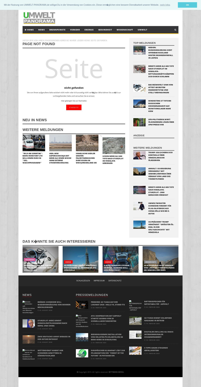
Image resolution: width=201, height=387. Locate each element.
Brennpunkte (57, 29)
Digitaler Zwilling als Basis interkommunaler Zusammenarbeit (158, 334)
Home (30, 29)
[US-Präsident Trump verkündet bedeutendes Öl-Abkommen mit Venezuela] (81, 259)
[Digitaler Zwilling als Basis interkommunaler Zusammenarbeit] (135, 334)
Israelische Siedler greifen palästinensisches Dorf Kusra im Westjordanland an (86, 158)
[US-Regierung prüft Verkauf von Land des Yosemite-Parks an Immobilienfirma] (161, 259)
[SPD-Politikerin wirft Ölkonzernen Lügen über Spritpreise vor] (139, 122)
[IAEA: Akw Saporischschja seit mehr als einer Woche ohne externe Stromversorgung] (60, 142)
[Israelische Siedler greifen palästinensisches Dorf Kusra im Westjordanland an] (87, 142)
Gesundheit (105, 29)
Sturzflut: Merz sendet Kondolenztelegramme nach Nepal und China (52, 323)
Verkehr (75, 29)
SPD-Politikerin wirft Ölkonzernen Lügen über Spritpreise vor (161, 122)
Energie (89, 29)
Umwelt (142, 29)
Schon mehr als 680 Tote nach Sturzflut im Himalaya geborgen (113, 159)
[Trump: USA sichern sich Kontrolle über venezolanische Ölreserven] (139, 155)
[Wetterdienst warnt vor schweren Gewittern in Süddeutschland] (29, 354)
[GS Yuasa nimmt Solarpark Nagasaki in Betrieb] (135, 321)
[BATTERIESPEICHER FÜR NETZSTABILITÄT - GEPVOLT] (135, 305)
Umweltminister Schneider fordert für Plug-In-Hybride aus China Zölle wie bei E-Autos (159, 208)
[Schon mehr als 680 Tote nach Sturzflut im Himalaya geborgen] (114, 145)
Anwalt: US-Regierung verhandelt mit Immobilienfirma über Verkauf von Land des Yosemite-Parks (159, 173)
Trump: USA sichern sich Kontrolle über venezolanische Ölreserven (160, 156)
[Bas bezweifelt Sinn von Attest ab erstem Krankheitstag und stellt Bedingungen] (139, 87)
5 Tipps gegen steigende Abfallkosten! (156, 349)
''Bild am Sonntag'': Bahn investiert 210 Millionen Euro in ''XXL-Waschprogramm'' (33, 158)
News (41, 29)
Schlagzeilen (83, 281)
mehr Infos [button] (165, 5)
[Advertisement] (125, 17)
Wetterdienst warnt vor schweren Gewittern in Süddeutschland (50, 353)
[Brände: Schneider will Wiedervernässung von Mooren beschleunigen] (29, 307)
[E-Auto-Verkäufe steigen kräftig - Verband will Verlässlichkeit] (121, 259)
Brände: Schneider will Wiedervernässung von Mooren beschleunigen (54, 304)
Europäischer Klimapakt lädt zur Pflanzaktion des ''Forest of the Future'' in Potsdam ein (108, 353)
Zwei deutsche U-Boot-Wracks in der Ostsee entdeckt (54, 337)
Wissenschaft (125, 29)
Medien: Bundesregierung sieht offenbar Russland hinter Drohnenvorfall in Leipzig (160, 52)
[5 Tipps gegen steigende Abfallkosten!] (135, 350)
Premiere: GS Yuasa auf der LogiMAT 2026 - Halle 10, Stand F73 (108, 303)
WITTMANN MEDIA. (116, 372)
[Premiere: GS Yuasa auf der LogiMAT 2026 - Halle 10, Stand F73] (82, 305)
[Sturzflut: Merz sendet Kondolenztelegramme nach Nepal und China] (29, 323)
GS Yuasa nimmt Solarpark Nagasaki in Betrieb (158, 319)
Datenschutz (114, 281)
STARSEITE (73, 107)
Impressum (99, 281)
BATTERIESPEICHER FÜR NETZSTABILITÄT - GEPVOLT (156, 302)
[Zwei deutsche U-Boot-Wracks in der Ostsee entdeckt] (29, 339)
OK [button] (187, 5)
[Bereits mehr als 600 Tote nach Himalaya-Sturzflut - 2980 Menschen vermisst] (139, 189)
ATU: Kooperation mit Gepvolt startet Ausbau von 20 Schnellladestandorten (106, 318)
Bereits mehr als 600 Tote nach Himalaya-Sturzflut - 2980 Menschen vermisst (161, 191)
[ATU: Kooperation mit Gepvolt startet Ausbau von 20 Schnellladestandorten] (82, 321)
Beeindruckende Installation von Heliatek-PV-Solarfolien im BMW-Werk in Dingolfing (107, 337)
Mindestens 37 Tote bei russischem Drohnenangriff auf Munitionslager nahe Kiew (159, 106)
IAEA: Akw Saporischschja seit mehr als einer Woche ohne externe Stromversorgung (60, 158)
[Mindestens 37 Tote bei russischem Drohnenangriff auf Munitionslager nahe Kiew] (139, 103)
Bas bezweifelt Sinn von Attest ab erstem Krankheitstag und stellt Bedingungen (160, 88)
